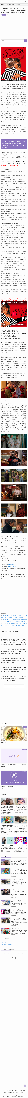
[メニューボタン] (1, 1)
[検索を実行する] (25, 40)
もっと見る (14, 686)
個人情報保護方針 (21, 1090)
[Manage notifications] (25, 1085)
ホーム (4, 1090)
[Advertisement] (14, 27)
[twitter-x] (15, 958)
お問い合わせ (21, 1092)
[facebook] (13, 958)
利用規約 (15, 1090)
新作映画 (4, 14)
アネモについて (10, 1090)
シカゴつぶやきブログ (7, 944)
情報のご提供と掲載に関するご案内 (11, 1092)
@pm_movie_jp (12, 566)
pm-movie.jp (11, 564)
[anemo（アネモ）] (14, 1)
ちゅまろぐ (4, 943)
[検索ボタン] (26, 1)
